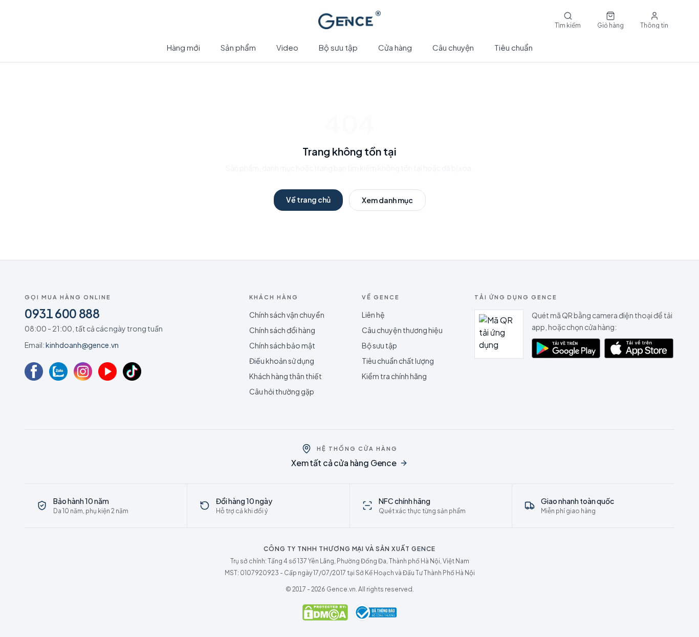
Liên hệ (373, 314)
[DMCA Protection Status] (325, 612)
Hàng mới (183, 47)
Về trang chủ (308, 199)
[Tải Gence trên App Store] (638, 348)
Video (287, 47)
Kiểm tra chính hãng (394, 376)
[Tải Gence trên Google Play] (566, 348)
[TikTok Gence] (132, 371)
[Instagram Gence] (83, 371)
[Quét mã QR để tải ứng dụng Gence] (498, 334)
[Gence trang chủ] (349, 20)
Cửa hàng (395, 47)
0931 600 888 (62, 313)
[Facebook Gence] (34, 371)
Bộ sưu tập (338, 47)
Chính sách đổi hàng (282, 330)
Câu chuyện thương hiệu (402, 330)
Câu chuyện (453, 47)
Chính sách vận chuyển (286, 314)
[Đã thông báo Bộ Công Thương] (375, 612)
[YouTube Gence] (107, 371)
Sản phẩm (238, 47)
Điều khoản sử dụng (281, 360)
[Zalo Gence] (58, 371)
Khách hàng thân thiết (285, 376)
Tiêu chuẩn (513, 47)
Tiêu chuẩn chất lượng (398, 360)
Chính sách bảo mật (282, 345)
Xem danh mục (387, 200)
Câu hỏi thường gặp (281, 391)
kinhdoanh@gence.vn (82, 344)
